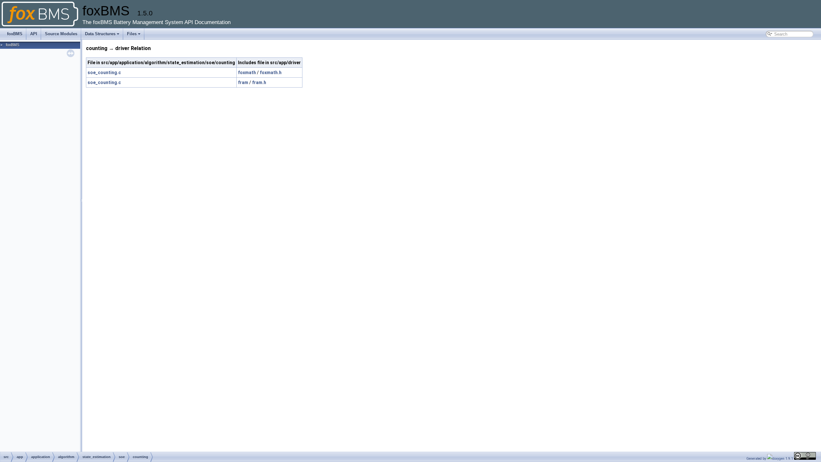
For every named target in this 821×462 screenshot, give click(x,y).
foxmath (247, 72)
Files (132, 33)
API (33, 33)
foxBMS (14, 33)
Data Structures (100, 33)
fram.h (259, 82)
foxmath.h (271, 72)
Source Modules (61, 33)
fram (243, 82)
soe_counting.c (104, 72)
